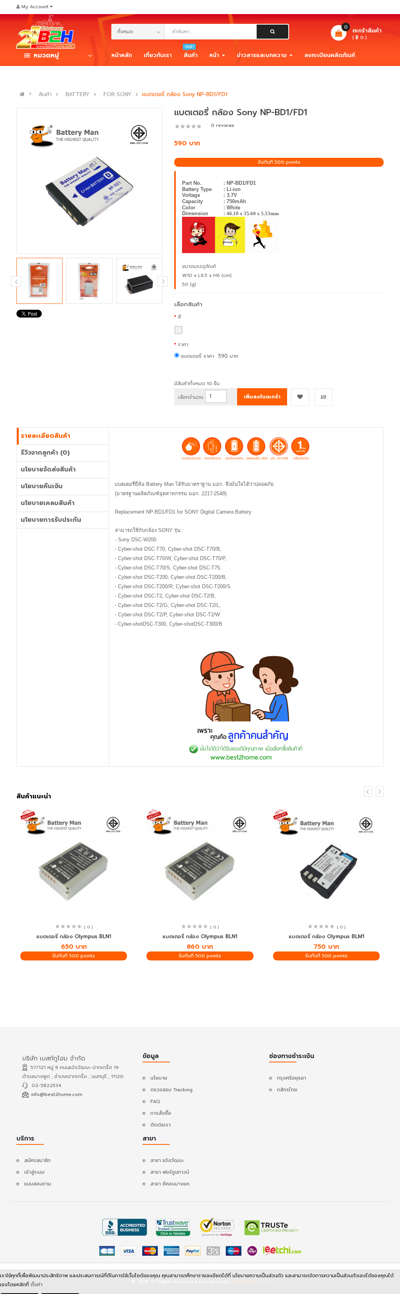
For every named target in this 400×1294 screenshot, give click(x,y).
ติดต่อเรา (160, 1124)
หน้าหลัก (121, 55)
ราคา (183, 344)
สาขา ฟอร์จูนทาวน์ (169, 1172)
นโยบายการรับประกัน (51, 520)
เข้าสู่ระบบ (34, 1172)
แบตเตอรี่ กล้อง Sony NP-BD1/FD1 (184, 94)
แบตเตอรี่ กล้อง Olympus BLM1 (326, 936)
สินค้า (45, 94)
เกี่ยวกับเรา (158, 55)
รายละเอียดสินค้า (45, 436)
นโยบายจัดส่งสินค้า (48, 469)
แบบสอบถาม (37, 1183)
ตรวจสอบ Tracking (171, 1089)
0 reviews (222, 125)
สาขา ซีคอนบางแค (169, 1183)
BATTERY (77, 94)
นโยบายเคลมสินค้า (48, 503)
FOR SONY (117, 94)
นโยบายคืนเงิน (41, 486)
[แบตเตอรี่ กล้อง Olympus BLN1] (73, 861)
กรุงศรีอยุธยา (291, 1078)
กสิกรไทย (287, 1089)
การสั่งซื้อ (160, 1113)
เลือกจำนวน (190, 397)
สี (179, 316)
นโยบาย (158, 1078)
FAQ (155, 1101)
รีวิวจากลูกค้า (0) (45, 452)
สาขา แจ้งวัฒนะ (167, 1160)
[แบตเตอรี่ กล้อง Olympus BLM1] (326, 861)
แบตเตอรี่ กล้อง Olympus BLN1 (73, 936)
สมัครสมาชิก (37, 1160)
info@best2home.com (56, 1094)
